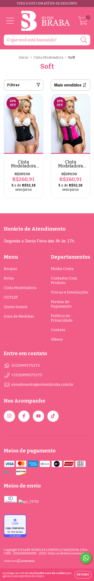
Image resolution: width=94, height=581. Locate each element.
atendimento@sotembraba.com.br (42, 384)
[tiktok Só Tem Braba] (53, 416)
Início (24, 57)
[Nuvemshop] (19, 561)
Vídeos (57, 339)
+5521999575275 (26, 375)
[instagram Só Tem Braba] (9, 416)
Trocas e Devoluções (69, 292)
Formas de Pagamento (61, 304)
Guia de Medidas (19, 316)
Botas (9, 278)
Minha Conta (62, 268)
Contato (58, 330)
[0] (83, 22)
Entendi (83, 574)
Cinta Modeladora (48, 57)
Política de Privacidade (62, 318)
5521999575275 (25, 365)
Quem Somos (16, 307)
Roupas (10, 268)
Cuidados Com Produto (64, 280)
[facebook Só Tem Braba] (24, 416)
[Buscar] (84, 40)
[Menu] (10, 21)
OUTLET (11, 297)
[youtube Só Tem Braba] (38, 416)
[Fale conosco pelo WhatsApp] (85, 557)
